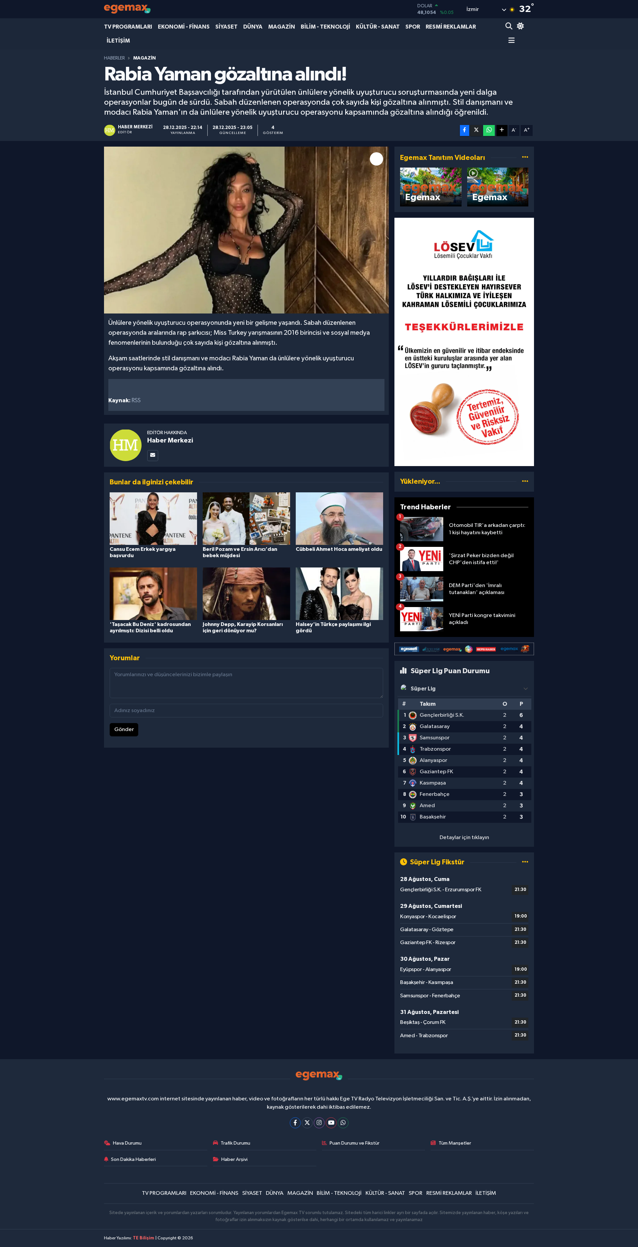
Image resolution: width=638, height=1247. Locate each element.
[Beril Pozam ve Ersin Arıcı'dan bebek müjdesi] (246, 518)
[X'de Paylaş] (476, 130)
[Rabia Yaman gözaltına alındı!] (246, 230)
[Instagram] (319, 1122)
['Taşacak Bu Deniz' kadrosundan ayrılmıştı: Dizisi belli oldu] (153, 593)
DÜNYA (253, 27)
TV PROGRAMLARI (128, 27)
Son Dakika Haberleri (133, 1159)
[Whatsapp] (343, 1122)
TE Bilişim (143, 1238)
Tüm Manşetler (455, 1143)
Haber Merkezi (170, 440)
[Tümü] (525, 481)
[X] (307, 1122)
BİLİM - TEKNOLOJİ (325, 27)
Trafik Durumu (235, 1143)
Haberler (114, 58)
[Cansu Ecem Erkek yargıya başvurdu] (153, 518)
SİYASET (226, 27)
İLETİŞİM (118, 41)
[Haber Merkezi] (126, 445)
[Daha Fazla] (501, 130)
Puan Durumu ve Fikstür (354, 1143)
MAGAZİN (281, 27)
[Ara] (509, 27)
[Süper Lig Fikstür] (525, 862)
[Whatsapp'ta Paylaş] (489, 130)
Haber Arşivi (234, 1159)
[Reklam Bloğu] (464, 342)
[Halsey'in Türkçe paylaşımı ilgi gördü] (339, 593)
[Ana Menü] (510, 41)
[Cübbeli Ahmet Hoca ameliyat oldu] (339, 518)
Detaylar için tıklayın (464, 837)
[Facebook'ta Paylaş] (464, 130)
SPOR (412, 27)
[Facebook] (295, 1122)
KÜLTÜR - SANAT (378, 27)
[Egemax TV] (127, 9)
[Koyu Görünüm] (519, 27)
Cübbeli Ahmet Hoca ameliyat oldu (339, 549)
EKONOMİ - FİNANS (184, 27)
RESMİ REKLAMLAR (451, 27)
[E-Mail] (152, 455)
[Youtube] (331, 1122)
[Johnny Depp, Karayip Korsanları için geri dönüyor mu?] (246, 593)
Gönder (124, 729)
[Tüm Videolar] (525, 158)
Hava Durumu (127, 1143)
